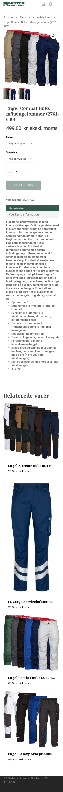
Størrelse (11, 152)
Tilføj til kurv (23, 185)
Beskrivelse (16, 208)
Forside (8, 17)
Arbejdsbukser (42, 17)
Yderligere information (24, 214)
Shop (23, 17)
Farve (9, 137)
